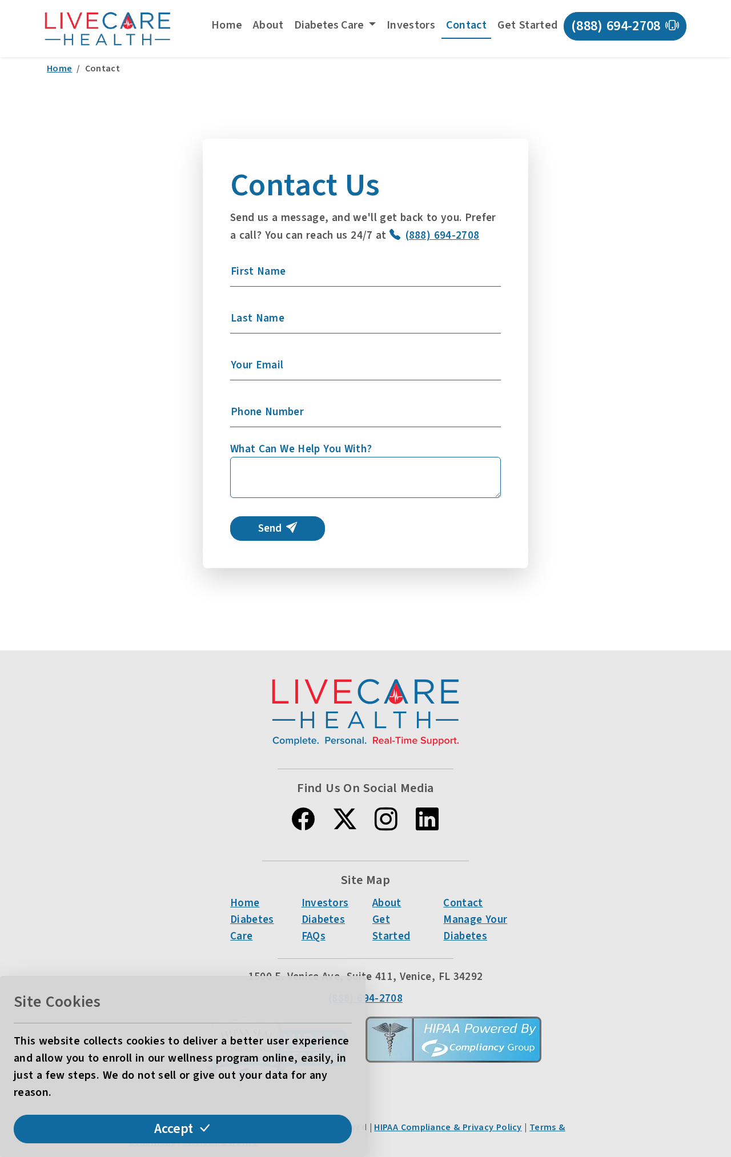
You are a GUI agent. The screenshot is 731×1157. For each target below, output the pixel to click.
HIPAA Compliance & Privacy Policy (447, 1127)
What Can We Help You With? (301, 449)
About (268, 25)
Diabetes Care (252, 927)
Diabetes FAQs (324, 927)
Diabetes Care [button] (330, 25)
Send (270, 528)
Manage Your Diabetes (475, 927)
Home (226, 25)
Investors (411, 25)
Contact (466, 25)
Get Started (527, 25)
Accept (173, 1129)
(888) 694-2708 (616, 26)
